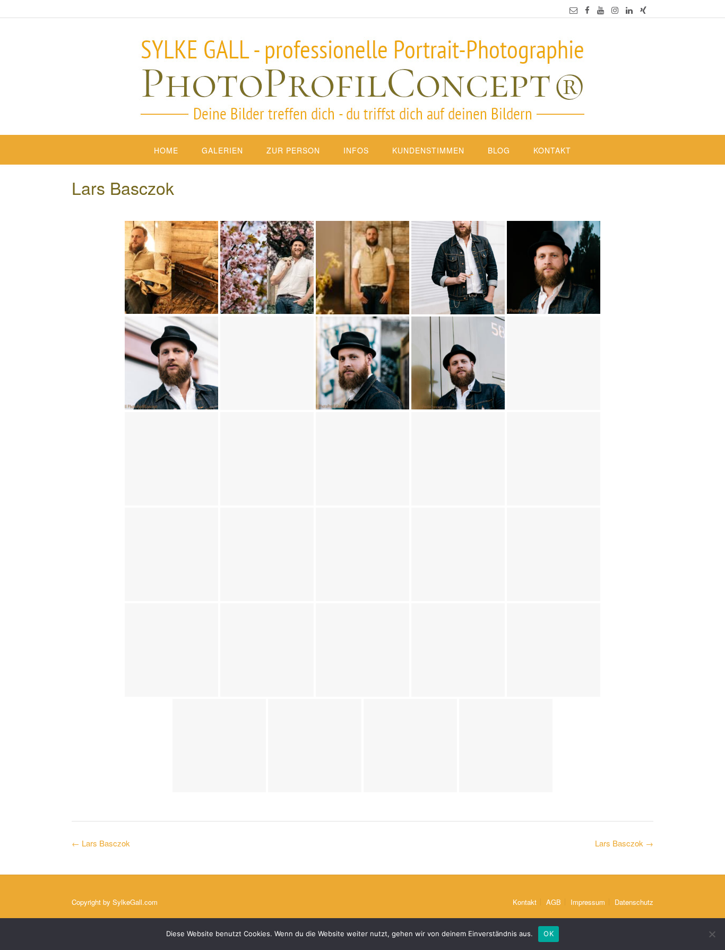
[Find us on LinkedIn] (629, 9)
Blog (499, 150)
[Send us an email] (573, 9)
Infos (356, 150)
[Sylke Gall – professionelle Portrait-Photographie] (362, 77)
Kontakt (552, 150)
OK (548, 933)
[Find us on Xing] (643, 9)
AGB (553, 901)
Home (166, 150)
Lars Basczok (624, 843)
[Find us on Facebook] (587, 9)
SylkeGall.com (135, 902)
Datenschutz (634, 901)
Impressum (588, 901)
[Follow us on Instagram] (615, 9)
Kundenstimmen (428, 150)
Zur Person (293, 150)
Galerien (222, 150)
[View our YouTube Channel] (600, 9)
